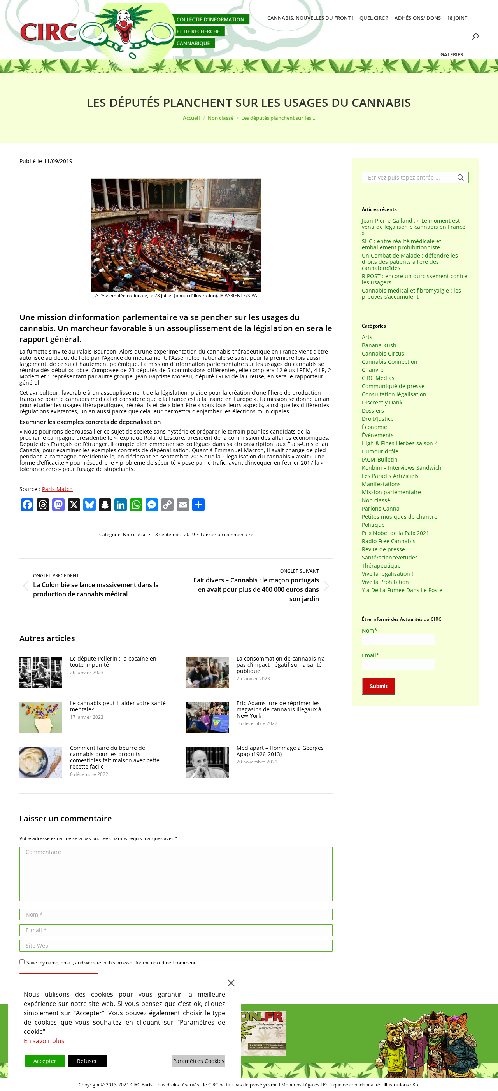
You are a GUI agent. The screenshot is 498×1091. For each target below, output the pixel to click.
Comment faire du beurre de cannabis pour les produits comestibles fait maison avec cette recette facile (115, 757)
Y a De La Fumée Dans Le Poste (402, 590)
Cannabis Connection (389, 362)
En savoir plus (44, 1041)
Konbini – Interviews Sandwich (402, 468)
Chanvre (373, 370)
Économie (374, 427)
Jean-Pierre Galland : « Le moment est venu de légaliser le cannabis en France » (413, 227)
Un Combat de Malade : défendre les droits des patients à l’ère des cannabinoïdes (410, 262)
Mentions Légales (300, 1084)
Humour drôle (380, 451)
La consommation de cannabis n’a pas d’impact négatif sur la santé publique (281, 664)
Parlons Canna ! (382, 508)
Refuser (87, 1061)
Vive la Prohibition (385, 582)
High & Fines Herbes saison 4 (400, 443)
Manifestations (381, 484)
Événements (378, 435)
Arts (367, 337)
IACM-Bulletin (380, 460)
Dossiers (373, 411)
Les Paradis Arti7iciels (390, 476)
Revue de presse (383, 549)
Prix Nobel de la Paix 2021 (395, 533)
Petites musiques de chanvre (399, 517)
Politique (373, 525)
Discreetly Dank (382, 402)
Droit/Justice (378, 419)
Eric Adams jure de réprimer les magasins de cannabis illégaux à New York (279, 709)
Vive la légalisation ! (387, 574)
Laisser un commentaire (227, 534)
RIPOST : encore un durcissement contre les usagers (414, 279)
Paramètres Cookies (198, 1061)
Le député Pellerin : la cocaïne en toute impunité (113, 661)
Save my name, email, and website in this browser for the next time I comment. (111, 962)
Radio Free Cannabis (389, 541)
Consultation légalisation (394, 394)
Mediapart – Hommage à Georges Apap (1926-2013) (280, 751)
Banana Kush (379, 345)
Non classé (135, 534)
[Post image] (40, 672)
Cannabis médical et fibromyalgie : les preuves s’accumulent (411, 294)
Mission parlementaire (391, 492)
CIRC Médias (378, 378)
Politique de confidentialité (351, 1084)
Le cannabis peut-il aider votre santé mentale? (118, 706)
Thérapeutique (381, 566)
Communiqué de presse (393, 386)
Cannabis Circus (383, 353)
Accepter (44, 1061)
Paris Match (57, 489)
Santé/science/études (390, 557)
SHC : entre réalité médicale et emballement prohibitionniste (401, 244)
